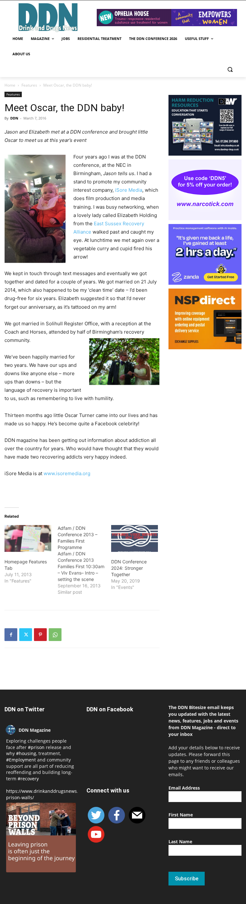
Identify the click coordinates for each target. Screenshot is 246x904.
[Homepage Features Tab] (27, 538)
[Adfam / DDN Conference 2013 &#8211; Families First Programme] (84, 560)
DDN (14, 118)
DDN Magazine (35, 730)
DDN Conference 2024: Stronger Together (129, 568)
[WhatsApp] (55, 634)
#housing (26, 753)
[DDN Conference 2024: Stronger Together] (134, 538)
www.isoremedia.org (67, 473)
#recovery (28, 779)
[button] (229, 69)
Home (9, 85)
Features (29, 85)
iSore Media (128, 190)
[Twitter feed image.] (41, 837)
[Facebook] (10, 634)
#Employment (21, 760)
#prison (36, 747)
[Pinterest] (40, 634)
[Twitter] (25, 634)
